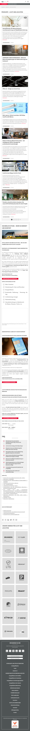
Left (9, 219)
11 (22, 604)
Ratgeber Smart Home (7, 510)
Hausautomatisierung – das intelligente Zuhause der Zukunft (14, 511)
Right (20, 219)
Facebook (10, 651)
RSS (23, 651)
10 (8, 604)
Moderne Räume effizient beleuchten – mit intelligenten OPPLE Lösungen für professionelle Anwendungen (14, 142)
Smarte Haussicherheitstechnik (9, 513)
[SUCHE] (25, 1)
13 (22, 618)
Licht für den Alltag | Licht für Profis (12, 173)
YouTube (17, 651)
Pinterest (20, 651)
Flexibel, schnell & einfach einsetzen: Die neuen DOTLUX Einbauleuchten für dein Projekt (15, 203)
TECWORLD (6, 1)
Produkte (7, 7)
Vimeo (13, 651)
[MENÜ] (27, 1)
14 (8, 631)
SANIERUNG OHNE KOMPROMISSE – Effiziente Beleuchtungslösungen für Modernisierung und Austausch (15, 59)
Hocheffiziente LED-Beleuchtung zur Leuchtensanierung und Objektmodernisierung (15, 29)
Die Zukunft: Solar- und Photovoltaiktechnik (11, 514)
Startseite (3, 7)
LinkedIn (7, 651)
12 (8, 618)
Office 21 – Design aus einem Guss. (11, 89)
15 (22, 631)
